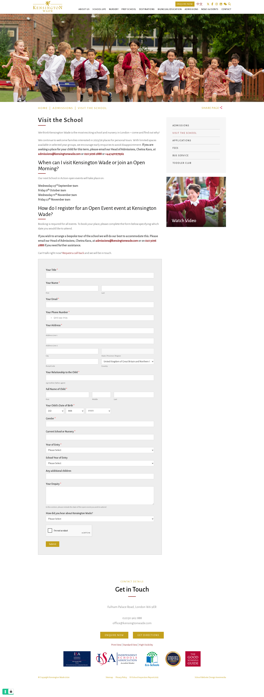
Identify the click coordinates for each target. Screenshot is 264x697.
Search (229, 4)
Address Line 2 (52, 346)
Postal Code (50, 366)
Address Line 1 (51, 335)
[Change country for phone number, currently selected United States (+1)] (49, 318)
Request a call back (73, 253)
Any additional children (58, 471)
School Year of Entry (57, 457)
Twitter (208, 4)
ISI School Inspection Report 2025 (143, 677)
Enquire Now (185, 4)
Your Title (52, 270)
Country (104, 366)
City (47, 356)
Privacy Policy (121, 677)
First (47, 293)
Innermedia (221, 677)
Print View (116, 645)
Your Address (54, 325)
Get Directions (148, 635)
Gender (51, 418)
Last (103, 293)
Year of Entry (53, 444)
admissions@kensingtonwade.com (59, 154)
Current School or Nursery (60, 431)
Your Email (52, 299)
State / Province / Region (111, 356)
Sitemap (109, 677)
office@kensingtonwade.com (132, 623)
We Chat (225, 4)
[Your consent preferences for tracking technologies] (11, 691)
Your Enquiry (53, 484)
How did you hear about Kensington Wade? (69, 513)
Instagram (216, 4)
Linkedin (221, 4)
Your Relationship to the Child (62, 372)
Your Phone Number (58, 312)
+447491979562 (114, 154)
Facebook (212, 4)
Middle (95, 399)
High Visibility (146, 645)
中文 (199, 4)
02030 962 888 (132, 618)
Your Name (53, 283)
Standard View (130, 645)
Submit (52, 544)
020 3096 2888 (93, 154)
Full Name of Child (56, 389)
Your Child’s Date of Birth (60, 405)
